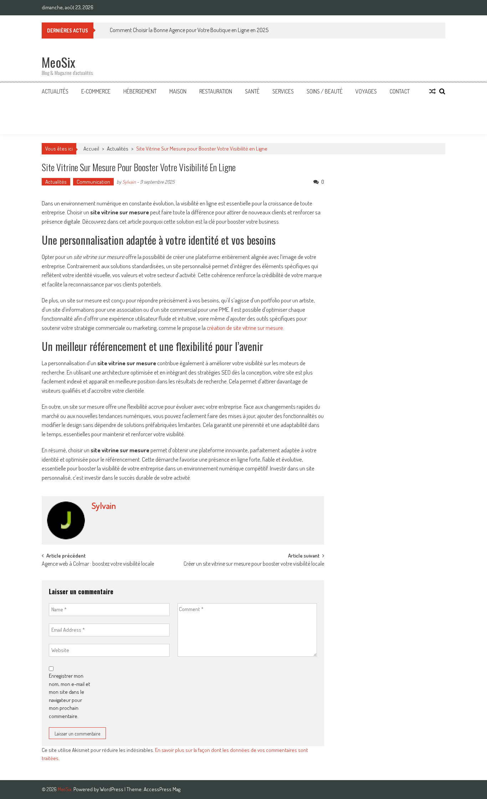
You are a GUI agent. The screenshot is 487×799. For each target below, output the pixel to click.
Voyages (366, 91)
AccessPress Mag (162, 789)
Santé (252, 91)
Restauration (215, 91)
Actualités (55, 91)
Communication (93, 181)
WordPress (112, 789)
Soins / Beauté (325, 91)
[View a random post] (432, 91)
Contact (400, 91)
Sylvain (129, 182)
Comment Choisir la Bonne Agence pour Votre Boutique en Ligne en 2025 (189, 30)
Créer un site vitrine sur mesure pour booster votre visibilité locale (254, 564)
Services (283, 91)
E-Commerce (96, 91)
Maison (177, 91)
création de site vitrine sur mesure (245, 327)
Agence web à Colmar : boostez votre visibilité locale (98, 564)
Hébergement (140, 91)
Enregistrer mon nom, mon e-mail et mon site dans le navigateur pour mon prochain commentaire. (69, 695)
